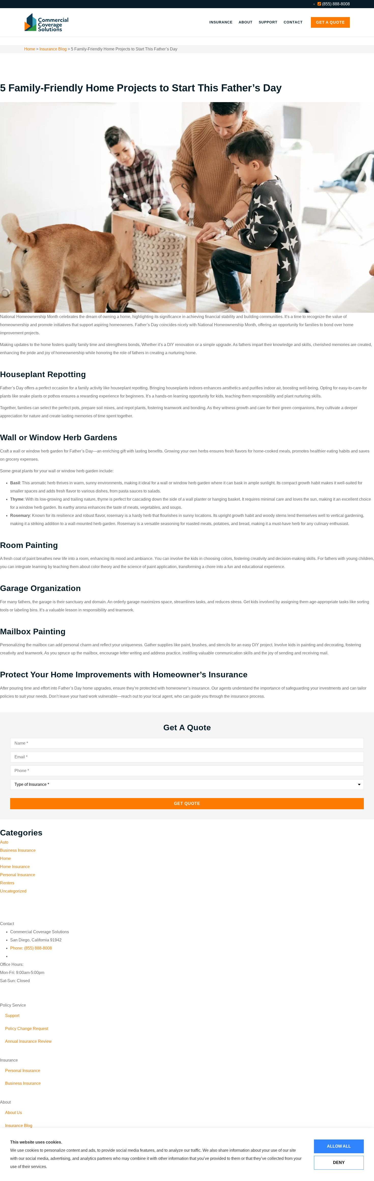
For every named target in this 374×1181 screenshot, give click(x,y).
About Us (13, 1112)
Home (29, 49)
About (246, 22)
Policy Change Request (26, 1028)
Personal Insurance (22, 1070)
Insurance (221, 22)
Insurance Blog (53, 49)
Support (268, 22)
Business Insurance (23, 1083)
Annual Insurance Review (28, 1041)
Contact (293, 22)
